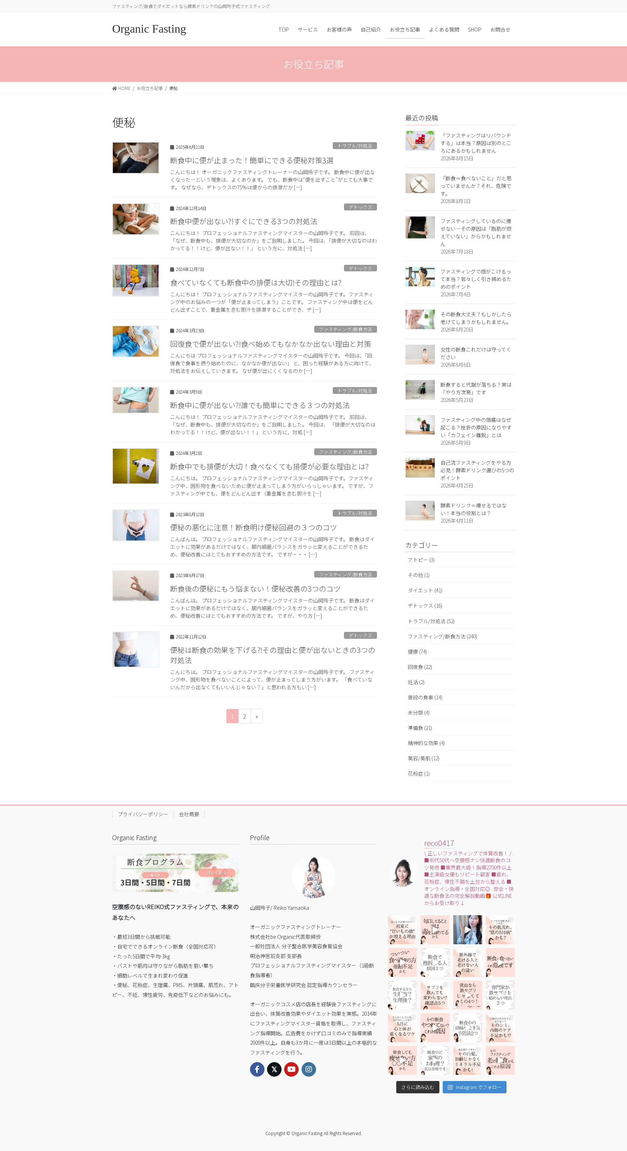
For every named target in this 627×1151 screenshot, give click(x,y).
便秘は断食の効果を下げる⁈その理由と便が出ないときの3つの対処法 (272, 655)
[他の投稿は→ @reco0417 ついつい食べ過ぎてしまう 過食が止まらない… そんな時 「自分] (402, 962)
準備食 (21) (420, 727)
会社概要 (189, 814)
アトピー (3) (421, 559)
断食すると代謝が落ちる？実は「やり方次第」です (476, 388)
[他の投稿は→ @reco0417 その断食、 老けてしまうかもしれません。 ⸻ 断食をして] (500, 1060)
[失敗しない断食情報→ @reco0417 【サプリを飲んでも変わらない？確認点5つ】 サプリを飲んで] (435, 995)
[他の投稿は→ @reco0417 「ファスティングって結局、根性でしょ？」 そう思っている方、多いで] (435, 962)
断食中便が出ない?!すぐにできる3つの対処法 (243, 221)
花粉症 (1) (419, 773)
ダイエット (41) (425, 590)
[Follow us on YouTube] (291, 1069)
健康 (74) (417, 651)
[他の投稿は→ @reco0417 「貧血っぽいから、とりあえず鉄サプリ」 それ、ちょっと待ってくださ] (500, 995)
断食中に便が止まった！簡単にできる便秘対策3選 (251, 160)
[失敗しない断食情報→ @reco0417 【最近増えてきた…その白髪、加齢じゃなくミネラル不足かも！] (467, 1060)
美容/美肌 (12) (423, 758)
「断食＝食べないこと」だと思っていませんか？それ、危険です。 (476, 185)
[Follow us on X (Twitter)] (274, 1069)
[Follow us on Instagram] (309, 1069)
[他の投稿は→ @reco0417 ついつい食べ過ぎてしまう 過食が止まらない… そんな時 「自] (435, 929)
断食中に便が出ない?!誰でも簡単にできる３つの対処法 (260, 405)
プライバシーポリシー (143, 814)
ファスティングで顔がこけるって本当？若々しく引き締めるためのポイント (476, 279)
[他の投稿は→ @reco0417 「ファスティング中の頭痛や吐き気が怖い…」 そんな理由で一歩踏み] (467, 1027)
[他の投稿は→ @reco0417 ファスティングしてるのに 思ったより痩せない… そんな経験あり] (402, 1060)
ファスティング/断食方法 (345, 329)
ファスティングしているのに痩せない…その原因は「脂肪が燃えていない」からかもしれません (476, 232)
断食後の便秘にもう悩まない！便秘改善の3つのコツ (255, 588)
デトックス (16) (425, 605)
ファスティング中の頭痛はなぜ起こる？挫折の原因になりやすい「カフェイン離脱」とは (476, 427)
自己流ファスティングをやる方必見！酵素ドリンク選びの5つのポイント (477, 470)
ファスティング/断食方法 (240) (442, 636)
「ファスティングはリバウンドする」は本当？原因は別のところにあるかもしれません (476, 143)
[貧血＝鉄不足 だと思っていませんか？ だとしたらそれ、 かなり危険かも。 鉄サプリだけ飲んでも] (467, 995)
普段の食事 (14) (425, 697)
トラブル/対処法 (354, 145)
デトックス (360, 207)
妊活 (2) (416, 682)
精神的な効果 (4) (426, 743)
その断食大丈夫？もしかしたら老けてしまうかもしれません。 (476, 318)
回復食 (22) (420, 666)
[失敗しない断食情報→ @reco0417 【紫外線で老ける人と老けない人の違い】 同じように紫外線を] (467, 962)
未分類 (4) (419, 712)
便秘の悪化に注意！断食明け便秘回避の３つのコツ (253, 527)
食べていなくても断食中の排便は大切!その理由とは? (255, 282)
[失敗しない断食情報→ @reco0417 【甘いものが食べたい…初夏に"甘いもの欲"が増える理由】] (402, 929)
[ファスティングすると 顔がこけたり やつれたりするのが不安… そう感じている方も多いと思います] (435, 1027)
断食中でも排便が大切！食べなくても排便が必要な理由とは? (269, 466)
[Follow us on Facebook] (257, 1069)
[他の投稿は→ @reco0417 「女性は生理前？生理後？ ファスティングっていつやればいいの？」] (402, 995)
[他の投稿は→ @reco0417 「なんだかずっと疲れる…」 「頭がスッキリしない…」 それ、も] (467, 929)
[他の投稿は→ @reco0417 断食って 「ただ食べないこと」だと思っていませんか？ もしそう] (500, 962)
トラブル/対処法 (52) (431, 621)
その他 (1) (419, 575)
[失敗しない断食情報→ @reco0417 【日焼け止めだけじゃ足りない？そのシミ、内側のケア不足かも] (500, 1027)
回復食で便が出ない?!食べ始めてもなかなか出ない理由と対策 (270, 343)
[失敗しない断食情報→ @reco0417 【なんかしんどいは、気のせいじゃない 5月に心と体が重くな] (402, 1027)
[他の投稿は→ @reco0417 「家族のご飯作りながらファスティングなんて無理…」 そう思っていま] (435, 1060)
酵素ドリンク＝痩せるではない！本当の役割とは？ (473, 509)
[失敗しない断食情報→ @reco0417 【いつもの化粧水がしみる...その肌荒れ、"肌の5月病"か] (500, 929)
